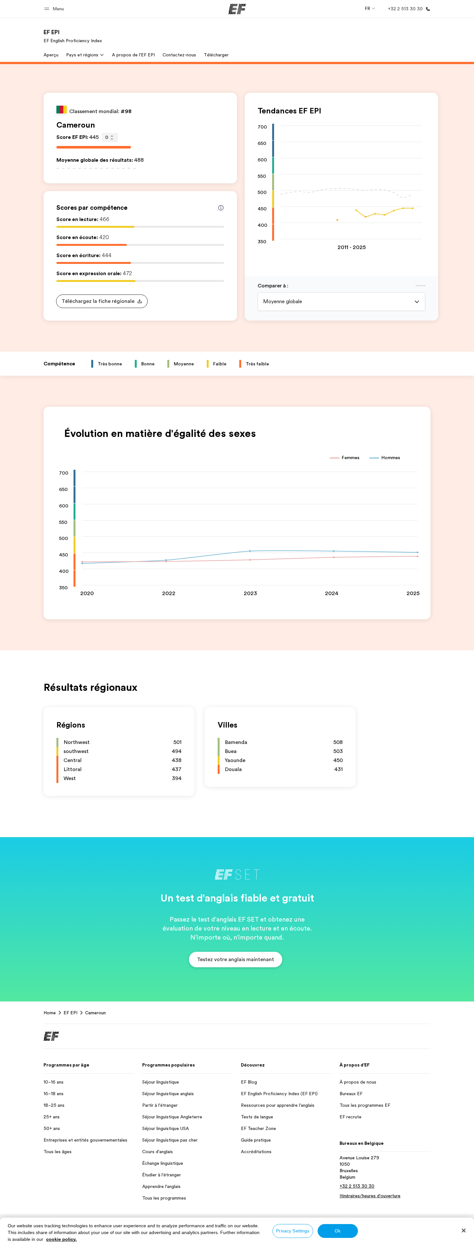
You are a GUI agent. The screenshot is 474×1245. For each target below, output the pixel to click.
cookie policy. (61, 1239)
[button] (55, 9)
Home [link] (50, 1012)
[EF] (237, 9)
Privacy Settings (292, 1230)
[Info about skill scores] (221, 208)
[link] (73, 36)
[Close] (464, 1230)
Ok (338, 1230)
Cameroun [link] (95, 1012)
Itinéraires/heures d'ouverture (370, 1195)
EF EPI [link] (70, 1012)
